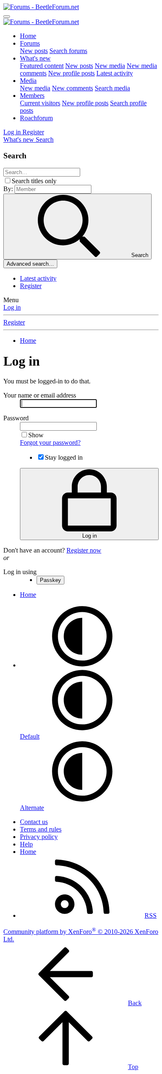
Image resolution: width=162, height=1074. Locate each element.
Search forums (68, 50)
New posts (34, 50)
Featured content (42, 65)
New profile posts (71, 73)
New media (110, 65)
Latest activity (114, 73)
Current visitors (40, 103)
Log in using (20, 571)
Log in (12, 307)
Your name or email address (39, 395)
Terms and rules (40, 829)
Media (28, 80)
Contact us (34, 821)
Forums (30, 43)
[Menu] (6, 16)
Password (16, 418)
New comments (72, 88)
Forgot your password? (50, 442)
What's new (35, 58)
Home (28, 35)
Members (32, 95)
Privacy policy (39, 836)
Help (26, 844)
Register (31, 285)
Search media (112, 88)
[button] (82, 665)
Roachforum (36, 117)
